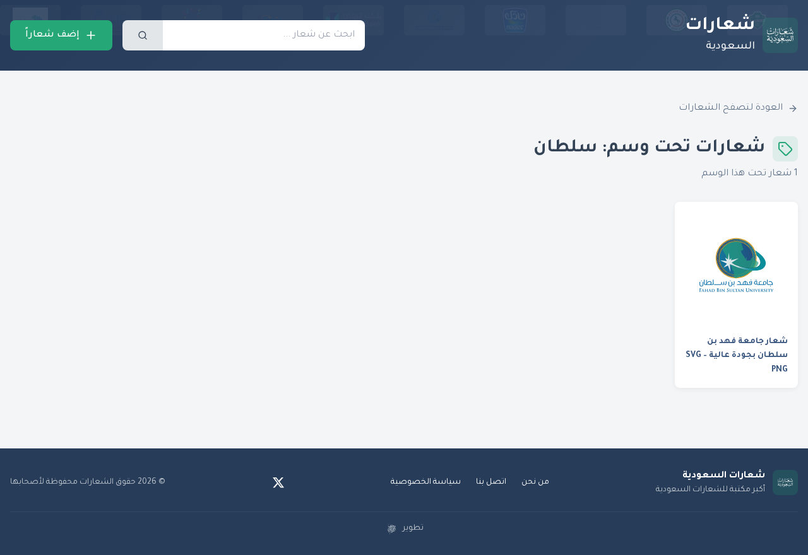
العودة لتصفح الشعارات (731, 108)
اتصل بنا (491, 482)
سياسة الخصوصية (426, 482)
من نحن (535, 482)
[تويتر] (278, 482)
